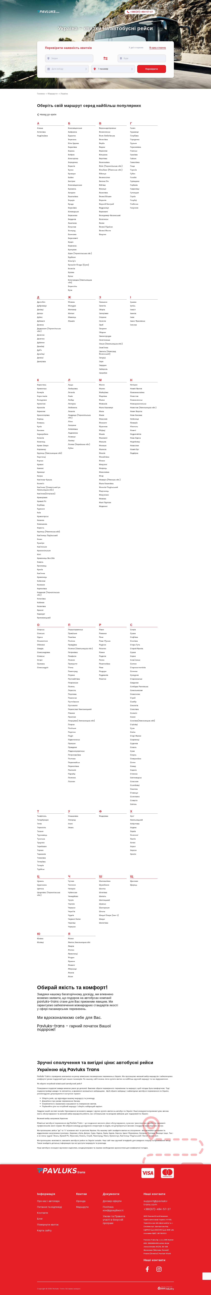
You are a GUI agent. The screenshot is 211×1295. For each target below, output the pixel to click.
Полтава (71, 758)
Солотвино (135, 796)
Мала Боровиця (106, 407)
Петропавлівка (74, 755)
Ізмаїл (133, 309)
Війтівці (102, 185)
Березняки (72, 215)
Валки (101, 223)
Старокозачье (136, 679)
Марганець (104, 491)
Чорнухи (71, 926)
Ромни (102, 652)
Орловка (41, 664)
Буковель (72, 189)
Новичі (133, 430)
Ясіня (70, 976)
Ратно (101, 660)
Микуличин (104, 495)
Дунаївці (40, 354)
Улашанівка (73, 816)
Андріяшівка (42, 135)
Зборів (102, 309)
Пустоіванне (73, 701)
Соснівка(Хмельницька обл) (142, 720)
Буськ (70, 276)
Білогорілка (73, 158)
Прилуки (71, 743)
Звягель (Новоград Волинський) (107, 352)
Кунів (39, 426)
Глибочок (134, 204)
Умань (71, 827)
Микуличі (103, 464)
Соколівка (134, 709)
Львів (70, 396)
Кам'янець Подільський (47, 535)
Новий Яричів (136, 388)
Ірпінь (132, 306)
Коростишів (42, 396)
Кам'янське (42, 547)
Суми (132, 751)
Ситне (133, 762)
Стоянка (133, 774)
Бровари (72, 173)
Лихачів (71, 411)
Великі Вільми (105, 196)
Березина (72, 246)
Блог (40, 1218)
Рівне (101, 629)
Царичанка (42, 885)
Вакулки (102, 234)
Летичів (71, 392)
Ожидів (40, 648)
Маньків (102, 441)
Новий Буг (134, 449)
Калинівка (41, 606)
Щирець (133, 885)
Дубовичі (41, 321)
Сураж (133, 652)
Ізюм (132, 317)
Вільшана (103, 154)
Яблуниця (72, 969)
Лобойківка (73, 429)
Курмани (41, 509)
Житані (71, 313)
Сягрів (133, 629)
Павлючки (72, 698)
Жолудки (72, 306)
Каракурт (41, 614)
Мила (101, 411)
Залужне (103, 328)
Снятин (133, 664)
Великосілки (104, 177)
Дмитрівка (41, 361)
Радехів (102, 656)
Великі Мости (105, 230)
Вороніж (102, 200)
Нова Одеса (135, 438)
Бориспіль (72, 286)
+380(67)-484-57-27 (141, 11)
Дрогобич (41, 302)
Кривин (40, 464)
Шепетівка (103, 923)
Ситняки (133, 671)
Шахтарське (104, 907)
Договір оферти (112, 1201)
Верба (102, 143)
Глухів (133, 196)
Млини (102, 460)
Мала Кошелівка (106, 483)
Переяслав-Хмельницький (80, 709)
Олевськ (40, 656)
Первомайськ (74, 762)
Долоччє (40, 335)
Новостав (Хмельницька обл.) (143, 407)
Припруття (72, 664)
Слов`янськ (135, 660)
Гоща (132, 166)
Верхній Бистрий (106, 204)
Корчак (40, 460)
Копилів (40, 438)
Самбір (133, 701)
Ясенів (71, 972)
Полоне (71, 660)
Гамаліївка (135, 162)
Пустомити (73, 705)
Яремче (71, 961)
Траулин (40, 842)
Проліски (72, 717)
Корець (40, 419)
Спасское (134, 781)
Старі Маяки (135, 736)
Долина (40, 325)
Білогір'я (72, 261)
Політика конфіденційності (113, 1208)
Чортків (71, 904)
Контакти (42, 1213)
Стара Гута (135, 645)
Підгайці (71, 774)
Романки (103, 633)
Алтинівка (41, 132)
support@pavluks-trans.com (156, 1202)
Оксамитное (42, 641)
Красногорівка (43, 415)
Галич (132, 128)
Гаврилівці (134, 189)
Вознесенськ (104, 132)
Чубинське (72, 892)
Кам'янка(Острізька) (46, 493)
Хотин (132, 842)
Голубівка (134, 135)
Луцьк (70, 385)
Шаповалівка (104, 881)
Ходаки (133, 827)
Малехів (102, 449)
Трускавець (42, 835)
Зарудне (102, 365)
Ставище (134, 793)
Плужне (71, 675)
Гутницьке (134, 192)
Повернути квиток (48, 1224)
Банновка (72, 234)
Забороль (103, 369)
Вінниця (102, 189)
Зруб (101, 325)
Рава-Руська (104, 641)
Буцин (71, 242)
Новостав (134, 396)
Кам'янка (41, 573)
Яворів (71, 946)
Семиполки (135, 694)
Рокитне (102, 679)
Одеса (40, 637)
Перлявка (72, 694)
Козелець (41, 441)
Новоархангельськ (138, 404)
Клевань (40, 423)
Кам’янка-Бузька (44, 479)
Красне (40, 610)
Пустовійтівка (74, 679)
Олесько (40, 633)
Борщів (71, 200)
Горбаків (134, 185)
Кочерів (40, 392)
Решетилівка (104, 664)
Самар (133, 766)
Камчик (40, 468)
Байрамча (72, 132)
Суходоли (134, 675)
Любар (71, 400)
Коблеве (40, 602)
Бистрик (71, 181)
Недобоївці (135, 441)
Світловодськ (136, 777)
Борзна (71, 151)
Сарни (133, 656)
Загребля (103, 373)
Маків (101, 415)
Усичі (70, 823)
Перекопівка (73, 766)
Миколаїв (103, 419)
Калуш (40, 476)
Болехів (71, 268)
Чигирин (71, 888)
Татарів (40, 865)
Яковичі (71, 965)
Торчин (40, 850)
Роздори (102, 671)
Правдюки (72, 747)
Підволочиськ (74, 739)
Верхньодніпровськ (107, 128)
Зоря (101, 361)
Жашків (71, 321)
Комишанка (42, 524)
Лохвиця (71, 436)
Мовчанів (103, 404)
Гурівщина (134, 181)
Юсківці (40, 942)
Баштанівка (73, 196)
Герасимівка (135, 147)
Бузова (71, 272)
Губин (132, 173)
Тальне (40, 831)
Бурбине (72, 257)
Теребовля (42, 846)
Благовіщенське (75, 128)
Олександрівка (43, 652)
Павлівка (72, 637)
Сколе (133, 717)
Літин (70, 421)
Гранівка (134, 154)
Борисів (71, 166)
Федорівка (103, 816)
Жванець (72, 317)
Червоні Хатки (74, 919)
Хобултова (134, 823)
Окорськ (40, 629)
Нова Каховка (136, 415)
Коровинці (41, 449)
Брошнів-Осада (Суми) (78, 265)
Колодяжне (42, 400)
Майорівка (103, 392)
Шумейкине (104, 885)
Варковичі (103, 211)
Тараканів (41, 854)
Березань (72, 139)
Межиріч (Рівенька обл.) (110, 479)
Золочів (102, 321)
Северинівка (135, 758)
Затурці (102, 357)
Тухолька (41, 839)
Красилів (41, 407)
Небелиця (134, 419)
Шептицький (104, 900)
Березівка (72, 208)
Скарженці (134, 739)
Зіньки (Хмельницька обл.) (111, 344)
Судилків (134, 743)
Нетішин (133, 385)
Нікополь (134, 426)
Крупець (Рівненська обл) (48, 531)
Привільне (72, 633)
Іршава (133, 302)
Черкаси (71, 907)
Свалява (134, 789)
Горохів (133, 170)
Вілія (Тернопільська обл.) (111, 166)
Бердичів (72, 219)
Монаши (102, 445)
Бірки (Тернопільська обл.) (80, 253)
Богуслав (72, 227)
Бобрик (71, 154)
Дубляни (40, 342)
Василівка (103, 192)
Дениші (40, 357)
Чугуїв (71, 900)
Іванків (133, 313)
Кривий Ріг (41, 501)
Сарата (133, 770)
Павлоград (73, 671)
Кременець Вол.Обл (46, 558)
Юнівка (40, 938)
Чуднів (71, 915)
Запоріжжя (103, 313)
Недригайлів (135, 434)
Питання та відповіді (49, 1207)
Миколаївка (104, 472)
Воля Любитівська (107, 135)
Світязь (133, 804)
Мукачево (103, 426)
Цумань (40, 881)
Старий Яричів (136, 648)
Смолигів (134, 705)
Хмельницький (136, 820)
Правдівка (72, 645)
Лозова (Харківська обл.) (79, 444)
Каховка (40, 430)
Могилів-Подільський (108, 487)
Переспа (72, 690)
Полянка (72, 777)
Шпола (102, 911)
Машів (102, 434)
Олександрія (42, 667)
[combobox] (70, 58)
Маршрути (82, 1207)
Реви (101, 667)
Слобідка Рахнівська (139, 686)
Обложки (41, 645)
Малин (102, 388)
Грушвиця (134, 132)
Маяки (102, 400)
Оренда (81, 1201)
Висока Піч (104, 181)
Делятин (40, 338)
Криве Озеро (42, 445)
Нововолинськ (136, 400)
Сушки (133, 633)
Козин (39, 539)
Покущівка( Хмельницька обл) (81, 720)
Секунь (133, 755)
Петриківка (73, 652)
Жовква (71, 302)
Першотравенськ (75, 629)
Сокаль (133, 747)
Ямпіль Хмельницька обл (79, 942)
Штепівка (103, 892)
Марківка (103, 396)
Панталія (72, 770)
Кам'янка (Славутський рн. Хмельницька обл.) (49, 488)
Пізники (71, 713)
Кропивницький (44, 617)
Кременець (42, 577)
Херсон (133, 850)
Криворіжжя (42, 497)
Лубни (71, 448)
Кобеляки (41, 581)
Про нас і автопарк (48, 1201)
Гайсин (133, 158)
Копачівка (41, 598)
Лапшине (72, 425)
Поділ (70, 736)
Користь (40, 528)
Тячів (39, 823)
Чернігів (71, 911)
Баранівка (72, 147)
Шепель (102, 896)
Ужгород (71, 820)
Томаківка (41, 858)
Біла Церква (73, 143)
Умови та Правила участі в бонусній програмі (114, 1220)
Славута (133, 800)
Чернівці (71, 923)
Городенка (134, 139)
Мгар (101, 476)
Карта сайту (44, 1230)
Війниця (102, 173)
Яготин (71, 950)
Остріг (40, 660)
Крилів (40, 569)
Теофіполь (42, 816)
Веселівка (103, 139)
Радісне (102, 645)
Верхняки (103, 151)
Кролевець (42, 566)
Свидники (134, 682)
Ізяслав (133, 325)
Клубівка (41, 505)
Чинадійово (73, 896)
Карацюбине (42, 434)
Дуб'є (39, 350)
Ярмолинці (73, 953)
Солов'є (133, 713)
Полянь (71, 686)
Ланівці (71, 440)
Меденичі (103, 506)
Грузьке (133, 143)
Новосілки (134, 445)
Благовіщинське (75, 185)
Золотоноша (104, 340)
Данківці (40, 346)
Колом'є (40, 483)
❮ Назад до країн (46, 114)
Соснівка (134, 641)
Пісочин (71, 781)
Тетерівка (41, 861)
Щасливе (134, 881)
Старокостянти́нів (138, 667)
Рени (101, 637)
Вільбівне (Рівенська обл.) (111, 170)
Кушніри (40, 543)
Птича (70, 667)
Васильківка (104, 162)
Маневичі (103, 438)
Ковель (40, 562)
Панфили (72, 656)
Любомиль (72, 407)
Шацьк (102, 919)
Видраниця (104, 208)
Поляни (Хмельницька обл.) (80, 648)
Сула (132, 728)
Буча (70, 290)
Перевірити (151, 69)
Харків (133, 831)
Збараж (102, 332)
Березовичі (73, 238)
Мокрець (103, 468)
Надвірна (134, 453)
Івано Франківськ (137, 321)
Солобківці (135, 785)
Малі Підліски (105, 502)
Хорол (133, 846)
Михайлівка (104, 457)
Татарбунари (42, 820)
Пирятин (72, 732)
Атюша (40, 128)
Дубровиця (42, 306)
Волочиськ (103, 219)
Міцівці (102, 430)
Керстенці (41, 457)
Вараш (102, 147)
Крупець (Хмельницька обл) (49, 453)
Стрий (133, 698)
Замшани (103, 302)
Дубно (39, 317)
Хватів (133, 839)
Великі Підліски (106, 227)
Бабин (71, 177)
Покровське (73, 682)
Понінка (71, 641)
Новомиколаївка (137, 392)
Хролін (133, 854)
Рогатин (102, 648)
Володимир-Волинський (110, 215)
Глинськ (133, 151)
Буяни (71, 170)
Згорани (102, 317)
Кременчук (42, 388)
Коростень (41, 385)
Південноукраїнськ (76, 751)
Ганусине (134, 208)
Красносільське (44, 550)
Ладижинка (73, 433)
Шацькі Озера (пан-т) (109, 915)
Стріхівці (134, 724)
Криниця (41, 472)
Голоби (133, 177)
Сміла (132, 732)
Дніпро (40, 313)
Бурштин (72, 135)
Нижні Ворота (136, 411)
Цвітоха (40, 888)
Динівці (40, 309)
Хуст (132, 816)
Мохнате (103, 423)
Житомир (72, 309)
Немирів (133, 423)
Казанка (40, 520)
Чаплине (72, 885)
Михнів (102, 453)
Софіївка (134, 637)
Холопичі (134, 835)
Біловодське (73, 211)
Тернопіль (41, 827)
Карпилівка (42, 588)
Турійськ (40, 869)
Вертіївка (103, 158)
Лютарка (72, 404)
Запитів (102, 306)
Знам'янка (103, 347)
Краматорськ (42, 516)
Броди (71, 204)
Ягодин (71, 957)
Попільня (72, 728)
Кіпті (39, 554)
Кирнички (41, 411)
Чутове (71, 881)
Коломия (41, 585)
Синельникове (136, 690)
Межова (102, 498)
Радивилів (103, 675)
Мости (102, 385)
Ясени (71, 938)
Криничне (41, 404)
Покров (71, 724)
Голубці (133, 200)
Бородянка (73, 162)
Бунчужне (72, 249)
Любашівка (73, 388)
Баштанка (72, 223)
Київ (39, 512)
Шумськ (102, 904)
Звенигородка (105, 336)
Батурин (71, 192)
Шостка (102, 888)
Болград (71, 230)
